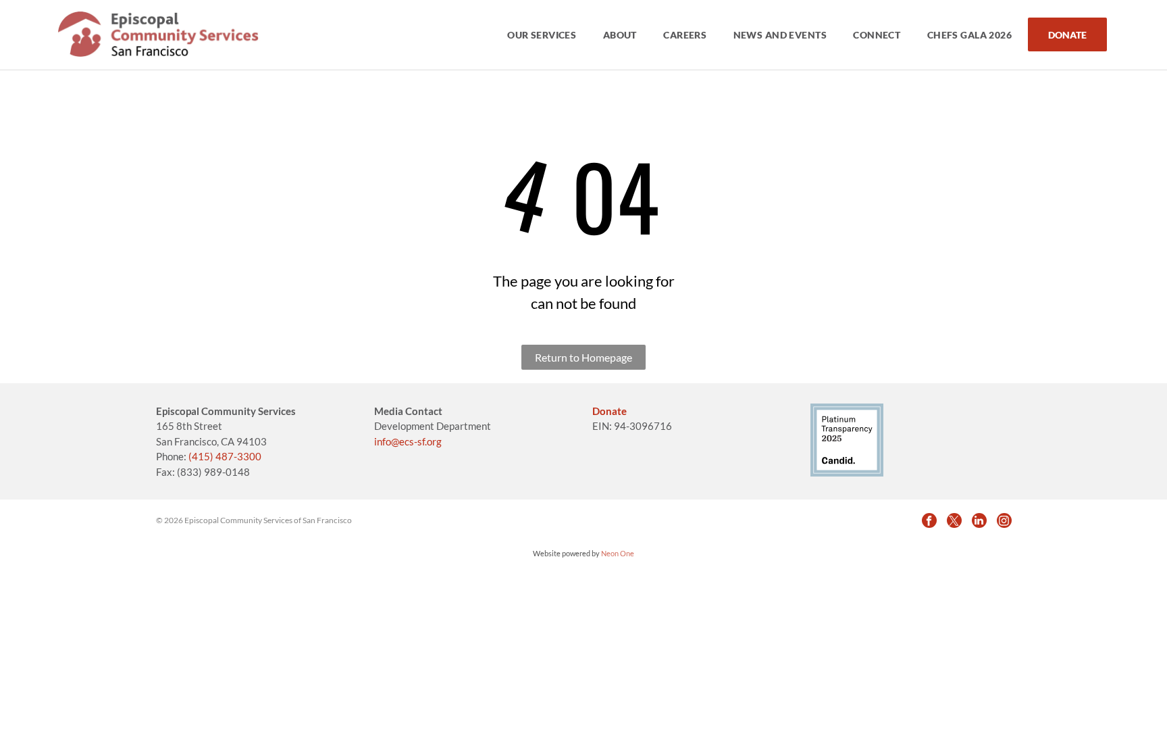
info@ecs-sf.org (408, 441)
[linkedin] (979, 520)
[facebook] (929, 520)
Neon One (617, 553)
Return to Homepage (583, 357)
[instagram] (1004, 520)
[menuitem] (542, 35)
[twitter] (954, 520)
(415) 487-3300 (224, 456)
